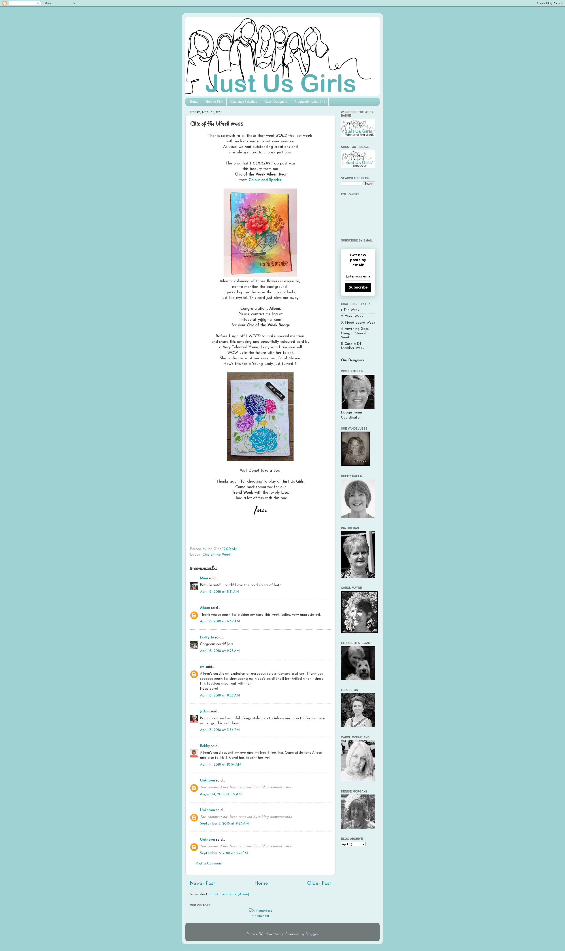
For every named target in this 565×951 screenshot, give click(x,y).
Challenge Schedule (243, 101)
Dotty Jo (207, 637)
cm (202, 667)
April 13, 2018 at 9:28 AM (220, 695)
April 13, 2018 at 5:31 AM (219, 592)
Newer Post (202, 883)
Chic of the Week (216, 555)
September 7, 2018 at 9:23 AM (224, 823)
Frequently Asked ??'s (309, 101)
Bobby (205, 746)
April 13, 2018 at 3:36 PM (220, 730)
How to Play (214, 101)
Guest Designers (275, 101)
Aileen (205, 608)
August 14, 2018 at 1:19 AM (221, 794)
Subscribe (358, 287)
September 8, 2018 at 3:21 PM (224, 853)
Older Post (319, 883)
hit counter (260, 916)
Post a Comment (209, 863)
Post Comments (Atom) (230, 894)
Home (194, 101)
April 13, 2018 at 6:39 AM (220, 621)
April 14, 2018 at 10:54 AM (220, 764)
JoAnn (205, 711)
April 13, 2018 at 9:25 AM (220, 651)
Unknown (207, 780)
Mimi (204, 578)
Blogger (311, 934)
